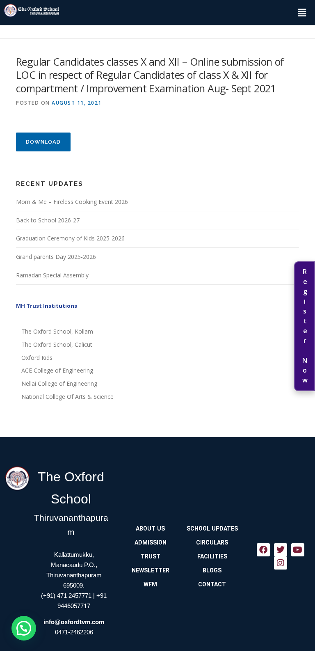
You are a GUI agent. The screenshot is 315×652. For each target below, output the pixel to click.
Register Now (304, 326)
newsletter (150, 570)
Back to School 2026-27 (48, 220)
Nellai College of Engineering (59, 383)
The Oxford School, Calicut (56, 344)
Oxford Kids (36, 357)
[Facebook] (263, 549)
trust (150, 556)
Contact (212, 584)
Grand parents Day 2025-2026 (56, 257)
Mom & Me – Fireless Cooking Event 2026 (72, 202)
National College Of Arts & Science (67, 396)
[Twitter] (280, 549)
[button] (302, 12)
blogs (212, 570)
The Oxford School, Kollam (57, 331)
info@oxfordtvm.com (73, 621)
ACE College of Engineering (57, 370)
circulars (212, 542)
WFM (150, 584)
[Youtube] (297, 549)
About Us (150, 528)
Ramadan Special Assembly (52, 275)
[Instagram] (280, 563)
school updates (212, 528)
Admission (151, 542)
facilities (212, 556)
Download (43, 142)
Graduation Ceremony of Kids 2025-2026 (70, 238)
